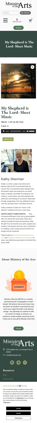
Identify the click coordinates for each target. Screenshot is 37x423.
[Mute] (28, 131)
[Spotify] (18, 362)
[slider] (32, 131)
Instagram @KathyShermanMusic (20, 238)
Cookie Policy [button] (20, 398)
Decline (18, 413)
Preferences (18, 418)
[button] (32, 67)
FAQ (4, 375)
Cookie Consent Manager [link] (10, 385)
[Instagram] (25, 362)
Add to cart (8, 139)
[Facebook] (12, 362)
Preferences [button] (7, 402)
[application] (18, 131)
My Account (17, 22)
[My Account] (17, 19)
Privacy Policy (8, 379)
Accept (18, 408)
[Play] (4, 131)
